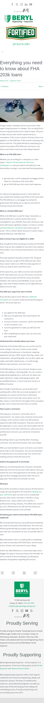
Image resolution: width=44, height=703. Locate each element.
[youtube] (30, 4)
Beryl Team (5, 81)
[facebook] (12, 4)
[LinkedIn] (24, 573)
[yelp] (31, 610)
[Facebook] (2, 573)
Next (40, 86)
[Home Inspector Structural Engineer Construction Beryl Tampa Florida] (18, 15)
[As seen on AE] (21, 9)
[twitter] (17, 4)
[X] (13, 573)
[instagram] (21, 4)
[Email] (35, 573)
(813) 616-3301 (21, 44)
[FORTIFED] (21, 26)
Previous (5, 86)
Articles (19, 81)
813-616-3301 (29, 603)
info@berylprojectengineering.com (22, 606)
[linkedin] (26, 4)
